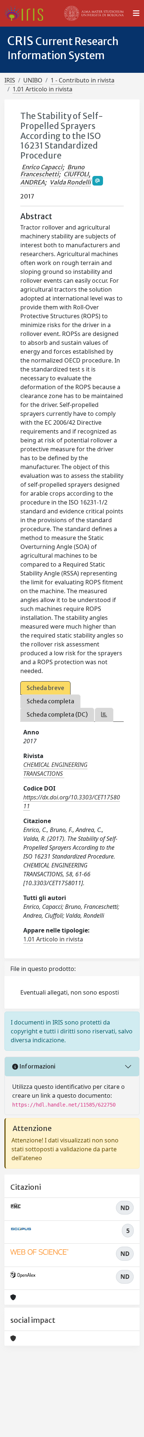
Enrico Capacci (42, 167)
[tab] (104, 714)
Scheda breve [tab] (45, 688)
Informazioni (36, 1066)
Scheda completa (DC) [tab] (57, 714)
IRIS (9, 80)
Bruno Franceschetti (52, 170)
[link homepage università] (94, 13)
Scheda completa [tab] (50, 701)
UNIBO (32, 80)
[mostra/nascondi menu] (136, 13)
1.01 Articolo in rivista (42, 89)
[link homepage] (26, 13)
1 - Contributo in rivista (82, 80)
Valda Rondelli (70, 182)
